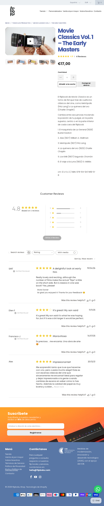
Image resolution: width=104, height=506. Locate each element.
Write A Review (52, 238)
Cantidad (62, 72)
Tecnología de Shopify (36, 487)
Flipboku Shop (18, 487)
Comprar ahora (86, 84)
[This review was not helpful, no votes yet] (92, 300)
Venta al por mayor (71, 11)
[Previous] (7, 41)
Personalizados (55, 11)
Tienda (43, 11)
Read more (59, 387)
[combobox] (43, 252)
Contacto (97, 11)
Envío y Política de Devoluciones (13, 470)
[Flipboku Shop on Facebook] (31, 477)
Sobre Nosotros (86, 11)
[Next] (52, 41)
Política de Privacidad (15, 466)
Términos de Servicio (14, 463)
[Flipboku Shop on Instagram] (40, 477)
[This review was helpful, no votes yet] (88, 300)
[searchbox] (17, 252)
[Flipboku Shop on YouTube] (36, 477)
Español (73, 2)
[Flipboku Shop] (12, 11)
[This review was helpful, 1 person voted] (88, 395)
